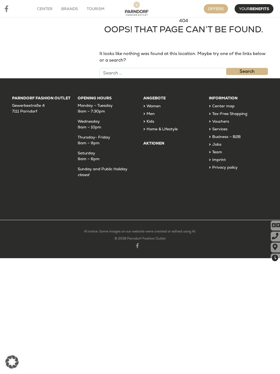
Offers (216, 8)
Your (254, 8)
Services (220, 128)
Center (44, 8)
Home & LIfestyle (162, 128)
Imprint (219, 159)
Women (154, 105)
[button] (12, 362)
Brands (69, 8)
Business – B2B (226, 136)
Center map (223, 105)
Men (151, 113)
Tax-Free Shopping (229, 113)
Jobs (216, 144)
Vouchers (220, 121)
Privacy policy (225, 167)
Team (217, 151)
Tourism (95, 8)
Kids (150, 121)
